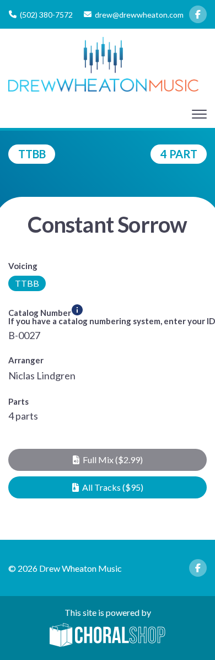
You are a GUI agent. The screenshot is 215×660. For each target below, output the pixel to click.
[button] (107, 460)
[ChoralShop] (107, 635)
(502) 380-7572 (46, 14)
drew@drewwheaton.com (139, 14)
